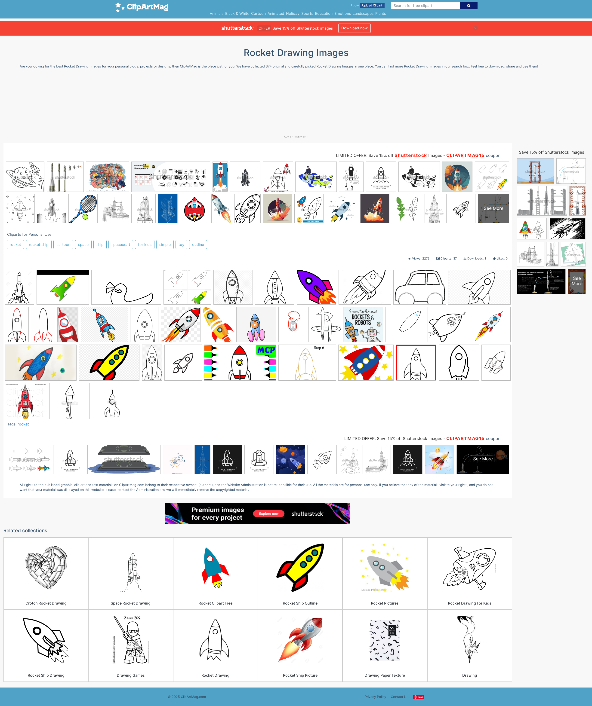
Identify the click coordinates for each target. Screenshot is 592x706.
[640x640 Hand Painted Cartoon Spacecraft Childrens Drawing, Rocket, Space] (256, 326)
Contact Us (399, 697)
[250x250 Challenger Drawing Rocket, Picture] (233, 289)
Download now (354, 28)
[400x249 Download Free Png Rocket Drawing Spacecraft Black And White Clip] (479, 289)
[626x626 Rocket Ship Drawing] (459, 365)
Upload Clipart (372, 5)
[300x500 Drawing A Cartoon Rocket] (43, 326)
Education (324, 13)
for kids (144, 244)
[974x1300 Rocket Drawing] (19, 289)
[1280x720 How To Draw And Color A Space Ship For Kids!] (40, 365)
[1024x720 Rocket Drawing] (307, 365)
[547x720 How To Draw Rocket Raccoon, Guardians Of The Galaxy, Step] (293, 326)
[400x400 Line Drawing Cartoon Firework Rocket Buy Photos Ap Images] (69, 403)
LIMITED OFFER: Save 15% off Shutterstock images (393, 438)
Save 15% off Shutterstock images (551, 152)
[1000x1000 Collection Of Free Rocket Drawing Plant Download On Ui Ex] (274, 289)
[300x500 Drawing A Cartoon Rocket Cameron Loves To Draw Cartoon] (16, 326)
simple (165, 244)
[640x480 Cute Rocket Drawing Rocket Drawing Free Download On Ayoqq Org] (365, 289)
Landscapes (363, 13)
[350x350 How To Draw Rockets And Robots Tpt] (363, 326)
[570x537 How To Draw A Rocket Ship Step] (490, 326)
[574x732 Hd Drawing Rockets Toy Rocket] (218, 326)
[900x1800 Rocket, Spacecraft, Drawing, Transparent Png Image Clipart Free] (152, 365)
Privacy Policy (375, 697)
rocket (15, 244)
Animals (216, 13)
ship (100, 244)
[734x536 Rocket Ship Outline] (366, 365)
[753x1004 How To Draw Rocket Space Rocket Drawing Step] (326, 326)
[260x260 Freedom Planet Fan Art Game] (180, 326)
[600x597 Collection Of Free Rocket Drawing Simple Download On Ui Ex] (316, 289)
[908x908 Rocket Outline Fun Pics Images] (416, 365)
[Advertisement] (296, 103)
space (83, 244)
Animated (276, 13)
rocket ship (39, 244)
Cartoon (258, 13)
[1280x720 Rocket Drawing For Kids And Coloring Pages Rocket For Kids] (240, 365)
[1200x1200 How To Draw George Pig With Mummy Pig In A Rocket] (447, 326)
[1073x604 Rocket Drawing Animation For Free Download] (126, 289)
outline (198, 244)
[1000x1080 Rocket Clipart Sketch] (183, 365)
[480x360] (63, 289)
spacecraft (120, 244)
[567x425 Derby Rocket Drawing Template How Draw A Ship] (420, 289)
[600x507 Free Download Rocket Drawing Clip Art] (104, 327)
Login (355, 5)
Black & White (237, 13)
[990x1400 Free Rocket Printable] (144, 326)
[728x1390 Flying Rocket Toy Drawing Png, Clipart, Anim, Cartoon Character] (68, 326)
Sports (307, 13)
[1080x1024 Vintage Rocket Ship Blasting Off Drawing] (26, 403)
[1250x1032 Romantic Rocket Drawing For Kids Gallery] (187, 289)
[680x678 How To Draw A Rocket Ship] (405, 326)
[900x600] (109, 365)
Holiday (292, 13)
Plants (380, 13)
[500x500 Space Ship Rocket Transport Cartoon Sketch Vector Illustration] (112, 403)
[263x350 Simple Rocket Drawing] (496, 364)
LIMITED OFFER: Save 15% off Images (389, 155)
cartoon (63, 244)
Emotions (342, 13)
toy (181, 244)
